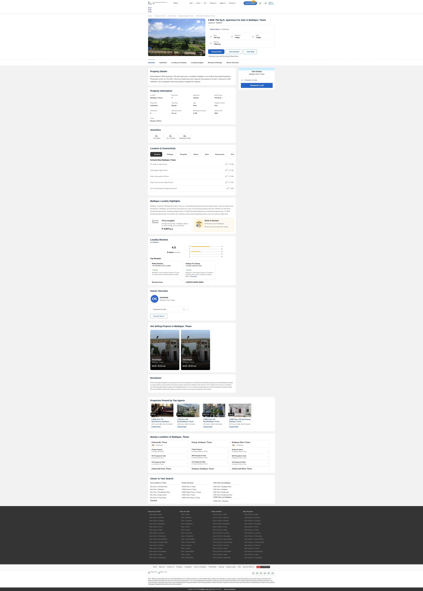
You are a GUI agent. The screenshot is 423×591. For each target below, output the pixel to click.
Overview (151, 62)
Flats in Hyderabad (187, 557)
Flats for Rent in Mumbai (221, 517)
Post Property (250, 2)
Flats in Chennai (186, 545)
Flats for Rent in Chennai (221, 545)
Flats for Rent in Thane (220, 548)
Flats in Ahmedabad (187, 551)
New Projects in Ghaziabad (253, 536)
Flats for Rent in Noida (220, 530)
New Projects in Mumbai (252, 517)
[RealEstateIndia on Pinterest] (261, 575)
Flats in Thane (172, 16)
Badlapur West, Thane (241, 442)
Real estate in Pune (155, 527)
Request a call (257, 85)
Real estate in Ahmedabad (157, 551)
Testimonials (213, 567)
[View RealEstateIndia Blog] (258, 575)
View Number (234, 52)
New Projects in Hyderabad (253, 557)
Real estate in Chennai (156, 545)
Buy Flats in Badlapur (157, 489)
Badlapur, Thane (257, 20)
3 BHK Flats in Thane (188, 486)
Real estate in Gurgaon (156, 520)
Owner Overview (232, 62)
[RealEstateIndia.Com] (160, 7)
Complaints (188, 567)
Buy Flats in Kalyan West (158, 495)
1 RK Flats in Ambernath (221, 492)
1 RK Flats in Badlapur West (222, 486)
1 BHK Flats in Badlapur (220, 501)
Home (150, 16)
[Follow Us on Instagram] (273, 575)
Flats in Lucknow (186, 533)
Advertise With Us (248, 567)
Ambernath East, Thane (161, 469)
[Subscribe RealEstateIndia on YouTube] (269, 575)
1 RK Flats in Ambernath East (222, 495)
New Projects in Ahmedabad (254, 551)
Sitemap (221, 567)
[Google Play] (152, 573)
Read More (193, 276)
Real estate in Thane (156, 548)
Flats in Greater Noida (188, 542)
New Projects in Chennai (252, 545)
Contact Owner (158, 316)
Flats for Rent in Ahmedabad (222, 551)
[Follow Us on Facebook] (254, 575)
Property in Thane (159, 16)
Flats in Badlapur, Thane (185, 16)
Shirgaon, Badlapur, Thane (203, 469)
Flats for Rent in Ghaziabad (221, 536)
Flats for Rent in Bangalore (221, 524)
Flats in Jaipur (185, 554)
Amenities (163, 62)
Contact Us (170, 567)
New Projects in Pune (251, 527)
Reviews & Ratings (215, 62)
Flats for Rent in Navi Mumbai (222, 539)
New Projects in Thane (252, 548)
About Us (162, 567)
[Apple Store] (162, 573)
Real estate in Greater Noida (158, 542)
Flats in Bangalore (187, 524)
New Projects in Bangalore (253, 524)
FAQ (239, 567)
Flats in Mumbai (186, 517)
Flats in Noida (185, 530)
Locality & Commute (178, 62)
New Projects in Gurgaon (252, 520)
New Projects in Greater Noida (254, 542)
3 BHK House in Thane (189, 489)
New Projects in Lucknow (253, 533)
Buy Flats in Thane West (158, 497)
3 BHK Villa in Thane (188, 495)
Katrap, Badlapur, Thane (202, 442)
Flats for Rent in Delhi (220, 514)
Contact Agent (155, 426)
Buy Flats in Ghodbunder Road (160, 492)
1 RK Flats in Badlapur (220, 489)
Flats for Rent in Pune (220, 527)
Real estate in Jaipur (155, 554)
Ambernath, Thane (159, 442)
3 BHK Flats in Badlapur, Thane (205, 16)
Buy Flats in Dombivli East (158, 486)
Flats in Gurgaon (186, 520)
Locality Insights (197, 62)
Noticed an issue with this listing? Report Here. (223, 56)
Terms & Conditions (200, 567)
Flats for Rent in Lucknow (221, 533)
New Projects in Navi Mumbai (254, 539)
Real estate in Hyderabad (157, 557)
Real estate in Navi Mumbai (158, 539)
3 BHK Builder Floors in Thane (191, 492)
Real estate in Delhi (155, 514)
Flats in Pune (185, 527)
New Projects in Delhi (251, 514)
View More (153, 500)
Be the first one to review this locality (216, 227)
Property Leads (231, 567)
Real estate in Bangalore (157, 524)
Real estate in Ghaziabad (157, 536)
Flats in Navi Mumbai (188, 539)
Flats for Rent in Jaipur (220, 554)
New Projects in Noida (252, 530)
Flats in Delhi (185, 514)
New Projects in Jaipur (252, 554)
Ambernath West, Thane (242, 469)
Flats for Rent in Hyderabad (221, 557)
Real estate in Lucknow (156, 533)
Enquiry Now (217, 52)
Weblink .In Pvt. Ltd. (205, 589)
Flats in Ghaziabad (187, 536)
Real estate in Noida (155, 530)
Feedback (179, 567)
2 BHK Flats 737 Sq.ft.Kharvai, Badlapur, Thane (160, 421)
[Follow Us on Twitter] (265, 575)
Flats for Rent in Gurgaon (221, 520)
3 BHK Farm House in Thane (191, 497)
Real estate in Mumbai (156, 517)
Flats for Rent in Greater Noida (222, 542)
